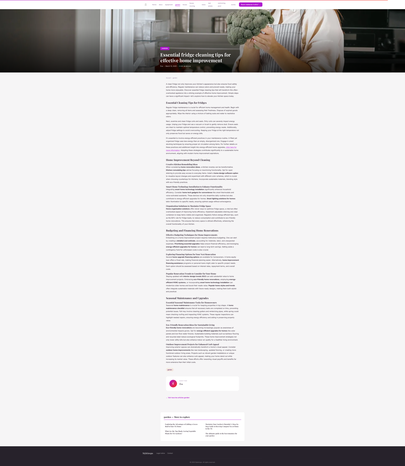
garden (177, 4)
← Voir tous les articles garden (177, 398)
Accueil (168, 78)
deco (161, 4)
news (204, 4)
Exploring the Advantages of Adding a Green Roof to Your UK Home (181, 425)
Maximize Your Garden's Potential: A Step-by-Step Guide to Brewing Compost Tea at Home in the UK (222, 426)
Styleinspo (148, 453)
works (233, 4)
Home (154, 4)
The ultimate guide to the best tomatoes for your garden (221, 434)
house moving (192, 4)
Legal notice (160, 453)
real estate (210, 4)
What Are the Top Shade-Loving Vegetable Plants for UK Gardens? (180, 432)
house (185, 4)
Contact (170, 453)
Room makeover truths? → (250, 4)
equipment (169, 4)
